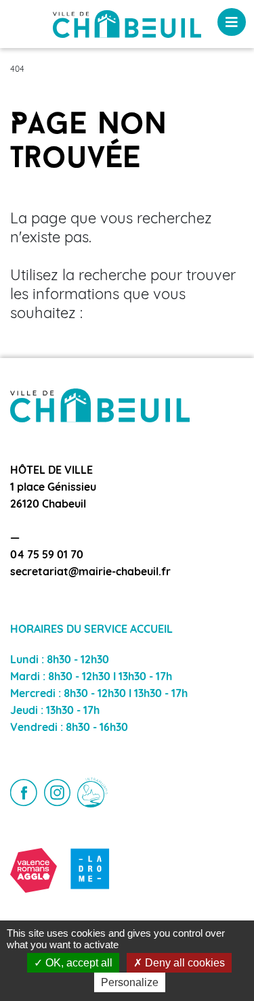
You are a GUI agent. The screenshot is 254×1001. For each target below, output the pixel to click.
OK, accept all (77, 963)
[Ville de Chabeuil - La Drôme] (90, 870)
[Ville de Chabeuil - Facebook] (23, 792)
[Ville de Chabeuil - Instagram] (57, 792)
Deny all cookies (183, 963)
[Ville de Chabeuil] (126, 24)
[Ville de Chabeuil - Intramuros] (92, 793)
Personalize (129, 982)
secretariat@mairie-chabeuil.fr (90, 572)
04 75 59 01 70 (46, 555)
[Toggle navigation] (231, 22)
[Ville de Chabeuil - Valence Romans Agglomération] (33, 870)
